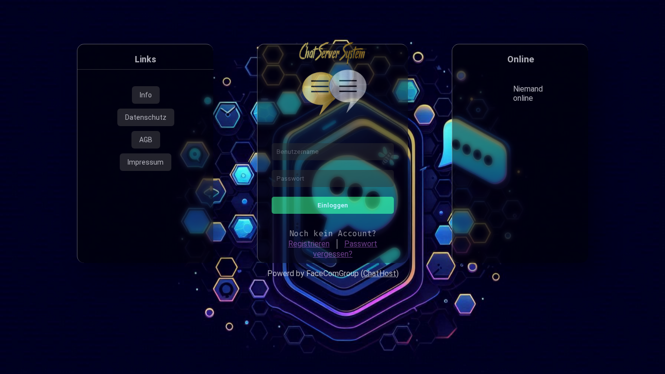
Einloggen (332, 205)
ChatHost (379, 273)
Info (146, 95)
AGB (145, 140)
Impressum (146, 162)
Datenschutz (145, 117)
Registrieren (309, 243)
